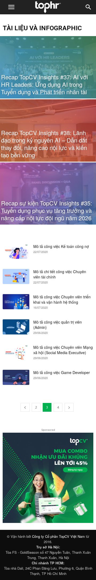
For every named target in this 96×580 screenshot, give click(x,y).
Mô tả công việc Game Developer (61, 372)
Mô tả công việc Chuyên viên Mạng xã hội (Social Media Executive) (63, 350)
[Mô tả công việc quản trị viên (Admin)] (16, 326)
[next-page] (69, 407)
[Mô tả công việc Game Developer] (16, 377)
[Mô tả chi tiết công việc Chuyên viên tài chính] (16, 276)
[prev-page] (25, 407)
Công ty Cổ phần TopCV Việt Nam (58, 536)
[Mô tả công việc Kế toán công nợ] (16, 251)
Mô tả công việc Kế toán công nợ (61, 246)
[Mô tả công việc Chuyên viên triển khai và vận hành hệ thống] (16, 301)
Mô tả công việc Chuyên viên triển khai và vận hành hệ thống (62, 299)
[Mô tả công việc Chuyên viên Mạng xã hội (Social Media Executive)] (16, 352)
